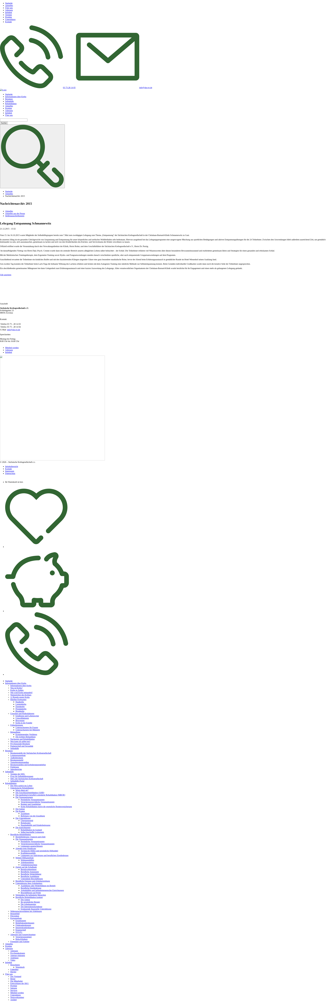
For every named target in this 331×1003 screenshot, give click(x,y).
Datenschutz (10, 473)
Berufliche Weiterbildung (31, 874)
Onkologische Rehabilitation (22, 788)
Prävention (14, 916)
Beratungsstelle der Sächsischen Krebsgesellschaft (30, 753)
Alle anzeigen (5, 275)
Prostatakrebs (21, 709)
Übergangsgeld (27, 820)
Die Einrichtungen (23, 827)
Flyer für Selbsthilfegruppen (21, 776)
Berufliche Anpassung (30, 872)
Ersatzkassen (21, 920)
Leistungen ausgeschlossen (32, 846)
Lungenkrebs (21, 704)
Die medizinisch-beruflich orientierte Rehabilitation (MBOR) (40, 795)
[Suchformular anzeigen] (32, 156)
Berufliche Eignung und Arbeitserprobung (33, 881)
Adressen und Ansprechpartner (23, 934)
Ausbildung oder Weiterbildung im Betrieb (38, 886)
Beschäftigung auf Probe (31, 893)
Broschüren (15, 965)
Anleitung (14, 958)
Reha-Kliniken (22, 939)
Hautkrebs (20, 702)
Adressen (9, 10)
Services (13, 990)
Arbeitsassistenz (27, 862)
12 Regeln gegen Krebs (20, 697)
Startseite (9, 3)
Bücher (13, 972)
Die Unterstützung (23, 818)
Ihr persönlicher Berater (30, 902)
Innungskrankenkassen (25, 927)
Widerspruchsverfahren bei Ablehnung (26, 911)
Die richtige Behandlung (26, 737)
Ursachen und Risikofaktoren (22, 713)
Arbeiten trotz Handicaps (26, 848)
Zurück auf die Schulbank (26, 867)
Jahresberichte (16, 769)
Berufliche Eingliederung (31, 888)
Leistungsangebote (18, 755)
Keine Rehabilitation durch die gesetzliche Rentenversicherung (46, 806)
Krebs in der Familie (24, 723)
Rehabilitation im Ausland (31, 830)
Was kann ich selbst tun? (20, 741)
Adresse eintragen (17, 955)
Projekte (8, 17)
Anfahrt (13, 1000)
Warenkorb (20, 967)
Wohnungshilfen (27, 860)
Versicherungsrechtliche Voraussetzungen (37, 802)
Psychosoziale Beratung (20, 744)
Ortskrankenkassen (23, 925)
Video (12, 960)
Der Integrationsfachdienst (31, 907)
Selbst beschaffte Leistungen (32, 832)
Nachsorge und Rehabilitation (22, 739)
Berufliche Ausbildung (30, 876)
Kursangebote (16, 918)
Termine (8, 15)
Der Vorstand (15, 976)
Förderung (14, 767)
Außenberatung (16, 758)
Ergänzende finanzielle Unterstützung (36, 909)
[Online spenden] (37, 611)
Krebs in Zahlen (17, 690)
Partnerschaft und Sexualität (21, 746)
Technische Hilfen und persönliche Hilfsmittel (39, 851)
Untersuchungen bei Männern (28, 730)
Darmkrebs (20, 706)
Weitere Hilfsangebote (25, 858)
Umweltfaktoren (22, 718)
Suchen (4, 123)
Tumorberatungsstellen (19, 762)
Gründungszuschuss (29, 865)
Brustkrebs (20, 711)
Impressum (9, 471)
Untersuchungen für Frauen (27, 727)
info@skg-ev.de (13, 330)
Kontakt (8, 22)
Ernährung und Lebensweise (27, 716)
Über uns (9, 8)
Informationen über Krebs (15, 97)
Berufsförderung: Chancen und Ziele (31, 837)
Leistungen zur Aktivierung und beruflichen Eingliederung (44, 855)
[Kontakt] (36, 674)
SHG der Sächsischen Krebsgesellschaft (26, 779)
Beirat (12, 979)
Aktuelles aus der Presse (15, 213)
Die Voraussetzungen (24, 797)
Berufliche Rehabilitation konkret (29, 897)
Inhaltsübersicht (11, 466)
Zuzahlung (25, 813)
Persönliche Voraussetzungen (32, 799)
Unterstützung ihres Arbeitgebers (29, 883)
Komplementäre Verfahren (26, 734)
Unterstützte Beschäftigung (32, 879)
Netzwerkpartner (17, 997)
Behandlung (15, 732)
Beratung (9, 99)
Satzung (13, 988)
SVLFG (19, 932)
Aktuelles (9, 5)
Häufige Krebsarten (18, 699)
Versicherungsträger (24, 937)
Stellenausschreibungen (14, 216)
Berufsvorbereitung (28, 869)
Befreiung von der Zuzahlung (33, 816)
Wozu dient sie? (22, 790)
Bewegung (20, 720)
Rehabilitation (11, 104)
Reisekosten (26, 823)
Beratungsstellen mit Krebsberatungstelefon (28, 765)
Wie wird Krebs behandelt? (21, 692)
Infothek (8, 12)
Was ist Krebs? (16, 688)
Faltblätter (14, 969)
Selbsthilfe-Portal (17, 781)
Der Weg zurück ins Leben (21, 786)
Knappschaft (21, 930)
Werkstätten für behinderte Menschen (31, 895)
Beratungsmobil (16, 760)
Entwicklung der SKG (19, 983)
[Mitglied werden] (36, 547)
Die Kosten (20, 811)
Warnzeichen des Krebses (20, 695)
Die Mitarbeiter (16, 981)
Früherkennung (16, 725)
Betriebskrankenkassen (25, 923)
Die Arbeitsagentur (28, 904)
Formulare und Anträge (19, 941)
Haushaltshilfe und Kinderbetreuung (35, 825)
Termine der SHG (17, 774)
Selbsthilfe (9, 101)
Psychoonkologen (17, 953)
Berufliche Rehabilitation (20, 834)
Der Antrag (20, 809)
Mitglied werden (12, 348)
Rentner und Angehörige (31, 804)
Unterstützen (10, 19)
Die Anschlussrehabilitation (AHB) (30, 793)
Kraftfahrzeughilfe (28, 853)
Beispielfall (15, 914)
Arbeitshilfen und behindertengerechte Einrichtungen (42, 890)
